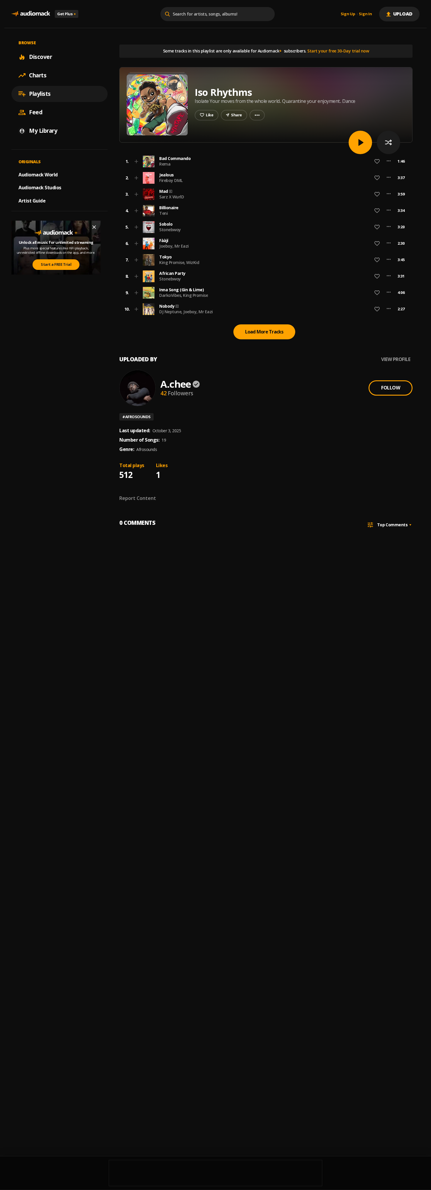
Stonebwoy (170, 229)
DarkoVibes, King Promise (183, 295)
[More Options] (389, 161)
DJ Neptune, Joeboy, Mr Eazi (186, 311)
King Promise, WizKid (179, 262)
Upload (403, 14)
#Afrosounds (136, 416)
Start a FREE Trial (56, 264)
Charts (37, 75)
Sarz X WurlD (171, 197)
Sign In (365, 14)
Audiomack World (38, 174)
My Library (43, 131)
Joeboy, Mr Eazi (174, 246)
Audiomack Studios (39, 187)
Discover (40, 57)
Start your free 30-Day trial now (338, 51)
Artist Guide (31, 201)
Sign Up (348, 14)
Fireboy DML (171, 180)
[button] (264, 161)
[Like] (377, 161)
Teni (163, 213)
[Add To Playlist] (136, 161)
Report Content (137, 498)
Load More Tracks (264, 331)
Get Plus (66, 13)
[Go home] (30, 14)
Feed (35, 112)
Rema (164, 164)
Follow (390, 387)
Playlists (40, 94)
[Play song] (360, 142)
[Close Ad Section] (94, 227)
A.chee (175, 384)
